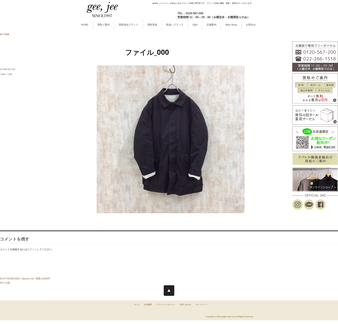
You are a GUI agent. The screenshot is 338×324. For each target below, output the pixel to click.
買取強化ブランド (128, 24)
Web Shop (231, 24)
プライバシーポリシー (165, 304)
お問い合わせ (185, 304)
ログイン (32, 249)
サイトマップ (201, 304)
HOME (84, 24)
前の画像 (4, 34)
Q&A (195, 24)
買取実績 (152, 24)
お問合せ (251, 24)
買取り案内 (103, 24)
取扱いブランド (174, 24)
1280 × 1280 (6, 74)
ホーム (137, 304)
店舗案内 (211, 24)
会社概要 (148, 304)
